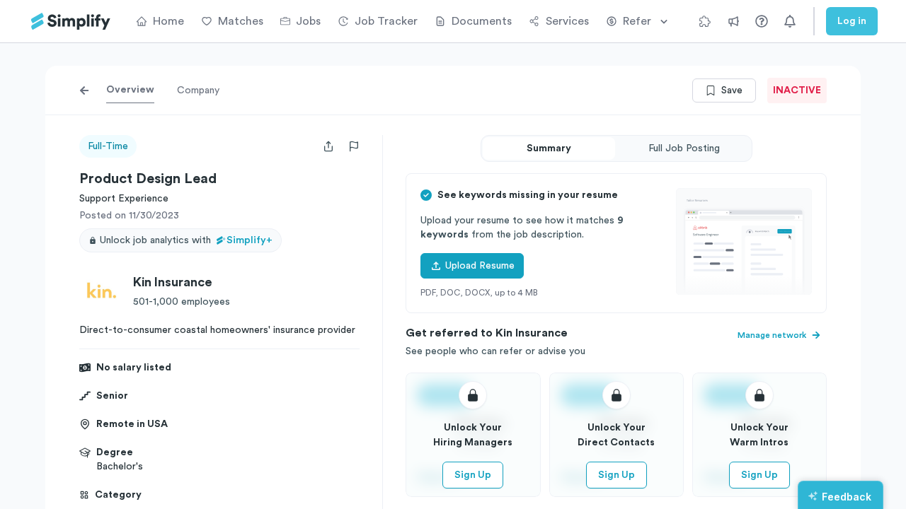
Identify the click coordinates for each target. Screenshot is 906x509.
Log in (851, 21)
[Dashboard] (70, 21)
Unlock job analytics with (186, 240)
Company (198, 90)
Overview (130, 90)
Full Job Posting (684, 148)
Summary (549, 148)
